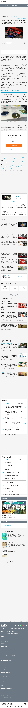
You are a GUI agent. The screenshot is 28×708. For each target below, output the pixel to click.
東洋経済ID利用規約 (16, 695)
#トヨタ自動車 (17, 166)
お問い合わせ (11, 697)
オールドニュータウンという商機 (11, 485)
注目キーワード (5, 521)
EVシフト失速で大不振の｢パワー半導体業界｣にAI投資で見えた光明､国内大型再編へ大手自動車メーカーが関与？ (9, 224)
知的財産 (24, 694)
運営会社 (2, 692)
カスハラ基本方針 (4, 697)
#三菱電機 (8, 168)
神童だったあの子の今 (9, 465)
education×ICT (4, 639)
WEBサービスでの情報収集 (6, 694)
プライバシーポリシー (17, 694)
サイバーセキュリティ (5, 641)
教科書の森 (3, 669)
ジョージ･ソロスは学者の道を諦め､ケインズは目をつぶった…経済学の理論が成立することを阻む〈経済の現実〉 (9, 375)
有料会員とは (14, 149)
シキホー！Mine (4, 657)
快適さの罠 (10, 542)
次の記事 (24, 18)
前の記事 (20, 18)
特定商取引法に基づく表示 (6, 695)
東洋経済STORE (4, 653)
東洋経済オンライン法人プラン (7, 664)
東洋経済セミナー (17, 666)
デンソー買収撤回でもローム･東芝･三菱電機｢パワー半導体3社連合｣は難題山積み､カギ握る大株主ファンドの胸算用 (9, 243)
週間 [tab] (20, 459)
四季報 (8, 631)
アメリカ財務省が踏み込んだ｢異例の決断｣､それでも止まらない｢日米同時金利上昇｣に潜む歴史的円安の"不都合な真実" (9, 346)
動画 (21, 5)
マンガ (24, 5)
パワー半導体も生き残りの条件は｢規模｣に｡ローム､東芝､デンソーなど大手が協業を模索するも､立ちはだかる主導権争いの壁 (9, 261)
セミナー (3, 631)
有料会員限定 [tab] (20, 403)
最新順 (6, 5)
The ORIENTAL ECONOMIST (6, 650)
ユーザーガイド (4, 683)
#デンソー (3, 166)
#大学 (6, 525)
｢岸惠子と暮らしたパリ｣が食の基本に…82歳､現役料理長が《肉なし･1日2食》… (13, 412)
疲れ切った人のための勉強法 (14, 534)
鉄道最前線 (7, 469)
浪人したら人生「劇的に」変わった (12, 472)
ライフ (22, 633)
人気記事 (4, 400)
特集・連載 (11, 5)
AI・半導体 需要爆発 (7, 515)
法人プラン (3, 681)
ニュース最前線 (15, 196)
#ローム (9, 166)
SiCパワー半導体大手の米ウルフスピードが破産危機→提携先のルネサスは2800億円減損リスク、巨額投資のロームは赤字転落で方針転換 (9, 268)
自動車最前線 (7, 488)
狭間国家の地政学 (11, 551)
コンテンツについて (5, 678)
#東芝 (2, 168)
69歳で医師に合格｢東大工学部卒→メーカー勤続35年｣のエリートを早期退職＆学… (14, 428)
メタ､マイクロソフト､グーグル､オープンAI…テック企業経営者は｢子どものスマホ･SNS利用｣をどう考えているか (9, 365)
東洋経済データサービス (5, 666)
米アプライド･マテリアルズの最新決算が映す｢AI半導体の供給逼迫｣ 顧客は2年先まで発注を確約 (9, 356)
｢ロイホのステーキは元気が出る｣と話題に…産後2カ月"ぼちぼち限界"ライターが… (14, 407)
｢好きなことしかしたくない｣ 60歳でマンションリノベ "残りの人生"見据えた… (13, 423)
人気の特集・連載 (6, 457)
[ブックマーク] (25, 43)
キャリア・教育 (17, 633)
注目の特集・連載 (6, 498)
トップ (2, 5)
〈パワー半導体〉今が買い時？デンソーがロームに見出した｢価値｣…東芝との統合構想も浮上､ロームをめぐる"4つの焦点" (9, 237)
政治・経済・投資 (5, 16)
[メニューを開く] (26, 2)
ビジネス (3, 633)
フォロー (9, 42)
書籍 (13, 631)
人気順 (16, 5)
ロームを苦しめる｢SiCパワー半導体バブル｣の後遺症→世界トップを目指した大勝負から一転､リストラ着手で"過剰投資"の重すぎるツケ (9, 255)
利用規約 (2, 685)
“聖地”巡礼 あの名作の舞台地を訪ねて (12, 478)
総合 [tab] (8, 403)
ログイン (22, 1)
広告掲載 (22, 692)
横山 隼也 (7, 275)
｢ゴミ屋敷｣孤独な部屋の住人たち (11, 475)
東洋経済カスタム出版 (18, 667)
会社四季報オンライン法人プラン (20, 664)
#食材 (3, 525)
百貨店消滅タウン (8, 462)
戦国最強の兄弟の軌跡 (9, 491)
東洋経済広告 (3, 667)
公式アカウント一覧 (15, 692)
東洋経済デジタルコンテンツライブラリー (9, 655)
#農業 (9, 525)
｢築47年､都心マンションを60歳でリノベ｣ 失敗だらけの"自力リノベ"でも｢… (14, 418)
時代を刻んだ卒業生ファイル (10, 482)
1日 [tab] (8, 459)
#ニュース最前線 (13, 16)
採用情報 (7, 692)
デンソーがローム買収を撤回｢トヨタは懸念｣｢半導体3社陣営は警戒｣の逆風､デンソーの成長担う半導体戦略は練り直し (14, 22)
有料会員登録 (14, 145)
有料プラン (3, 680)
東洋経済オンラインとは (5, 676)
